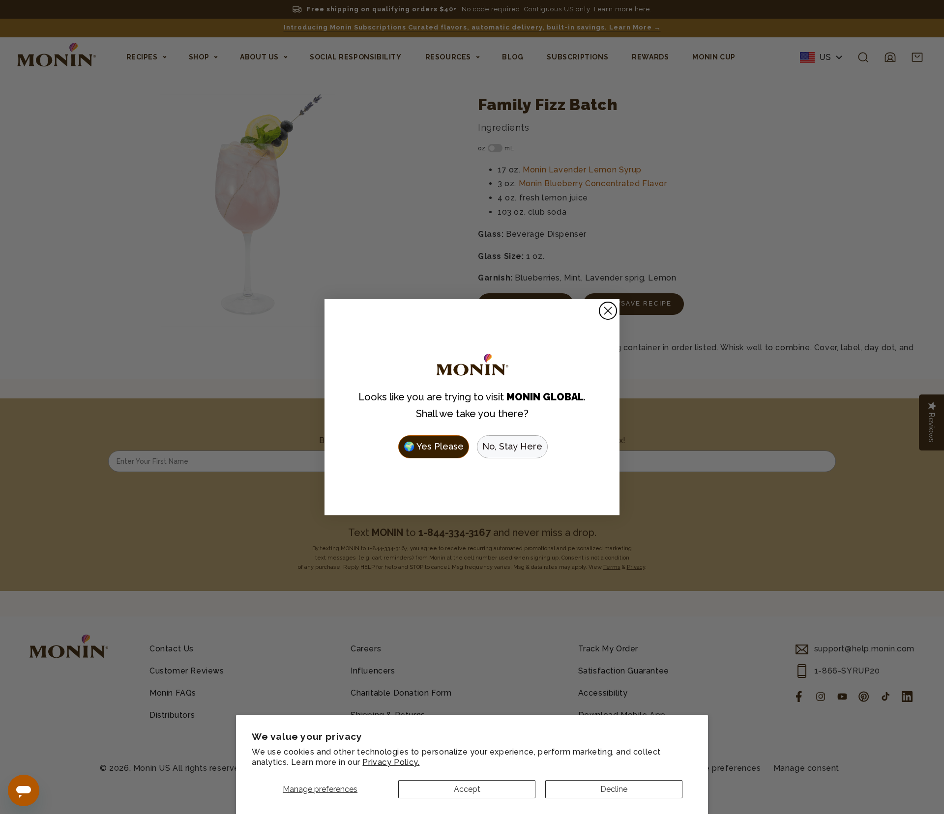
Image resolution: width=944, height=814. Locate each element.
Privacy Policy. (390, 762)
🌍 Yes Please (434, 446)
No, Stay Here (512, 446)
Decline (613, 789)
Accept (467, 789)
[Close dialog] (608, 310)
